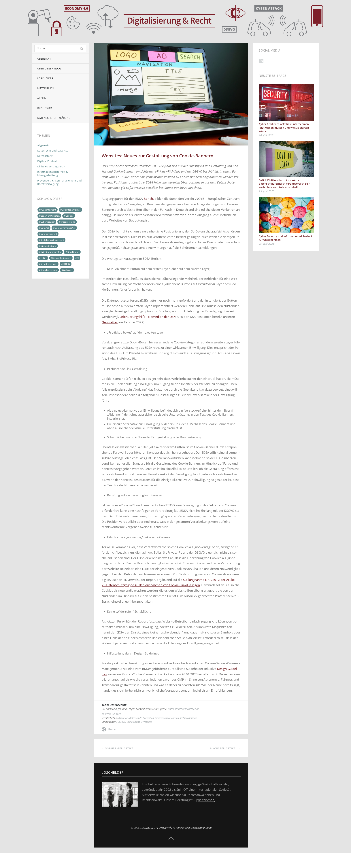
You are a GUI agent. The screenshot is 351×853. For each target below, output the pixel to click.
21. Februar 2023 (111, 714)
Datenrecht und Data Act (52, 150)
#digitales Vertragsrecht (51, 239)
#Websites (67, 270)
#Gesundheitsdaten (61, 258)
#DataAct (44, 227)
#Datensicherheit (48, 233)
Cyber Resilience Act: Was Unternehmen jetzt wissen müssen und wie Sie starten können (284, 127)
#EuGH (42, 258)
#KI (77, 258)
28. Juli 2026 (266, 135)
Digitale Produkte (47, 161)
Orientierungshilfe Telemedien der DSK (147, 317)
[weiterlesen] (205, 800)
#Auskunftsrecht (47, 209)
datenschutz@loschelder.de (183, 709)
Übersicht (44, 58)
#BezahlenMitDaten (49, 215)
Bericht (149, 198)
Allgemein (43, 145)
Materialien (45, 88)
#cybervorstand (67, 221)
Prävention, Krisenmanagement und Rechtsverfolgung (59, 182)
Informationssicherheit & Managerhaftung (52, 173)
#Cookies (68, 215)
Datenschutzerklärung (53, 118)
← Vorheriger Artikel (118, 748)
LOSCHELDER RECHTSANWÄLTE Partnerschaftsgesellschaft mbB (176, 827)
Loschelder (45, 78)
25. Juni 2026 (266, 191)
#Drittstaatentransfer (50, 252)
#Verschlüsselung (48, 270)
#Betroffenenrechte (70, 209)
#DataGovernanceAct (64, 227)
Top (171, 838)
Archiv (41, 98)
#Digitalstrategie (47, 245)
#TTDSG (65, 264)
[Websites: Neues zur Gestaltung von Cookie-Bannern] (171, 45)
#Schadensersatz (48, 264)
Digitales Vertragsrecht (51, 166)
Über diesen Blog (49, 68)
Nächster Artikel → (225, 748)
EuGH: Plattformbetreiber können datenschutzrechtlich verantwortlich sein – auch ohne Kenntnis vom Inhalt (285, 183)
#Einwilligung (72, 252)
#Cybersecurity (47, 221)
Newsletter (110, 322)
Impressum (44, 108)
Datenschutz (45, 156)
